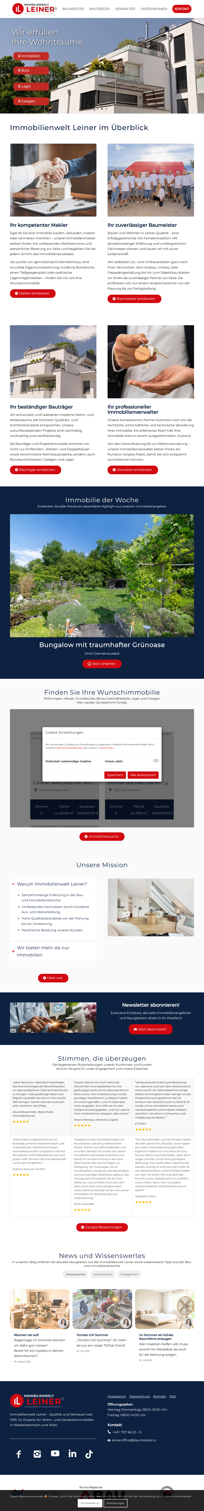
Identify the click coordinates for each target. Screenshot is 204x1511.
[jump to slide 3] (106, 108)
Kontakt (159, 1396)
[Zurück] (19, 576)
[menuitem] (50, 9)
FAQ (172, 1396)
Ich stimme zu (90, 1503)
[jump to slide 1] (97, 108)
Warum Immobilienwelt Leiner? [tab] (52, 884)
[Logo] (33, 9)
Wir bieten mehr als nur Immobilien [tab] (43, 951)
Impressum (117, 1396)
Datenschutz (139, 1396)
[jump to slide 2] (102, 108)
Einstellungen (116, 1503)
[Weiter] (185, 576)
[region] (53, 915)
